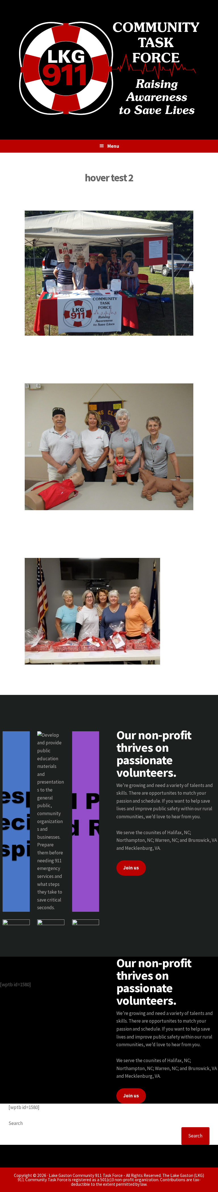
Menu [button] (113, 146)
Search (16, 1123)
